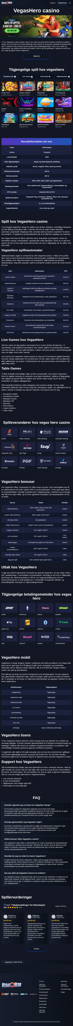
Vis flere (36, 949)
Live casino (26, 76)
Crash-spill (44, 76)
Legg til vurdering (60, 906)
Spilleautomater (62, 76)
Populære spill (8, 76)
